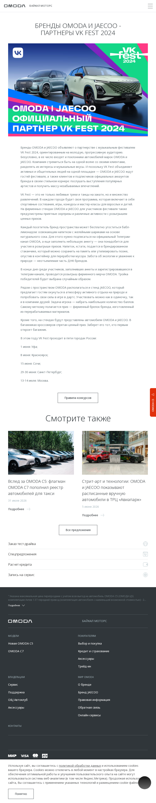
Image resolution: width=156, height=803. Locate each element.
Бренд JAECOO (88, 692)
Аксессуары (86, 659)
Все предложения (78, 530)
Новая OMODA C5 (20, 643)
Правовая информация (94, 700)
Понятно (21, 794)
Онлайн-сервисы (89, 715)
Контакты (15, 726)
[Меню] (150, 6)
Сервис (13, 684)
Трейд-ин (84, 666)
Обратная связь (89, 707)
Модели (13, 636)
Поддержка (16, 692)
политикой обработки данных (80, 766)
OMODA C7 (16, 651)
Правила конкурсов (77, 398)
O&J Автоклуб (18, 700)
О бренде (84, 684)
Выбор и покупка (90, 643)
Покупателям (87, 636)
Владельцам (16, 677)
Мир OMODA (86, 677)
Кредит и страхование (93, 651)
